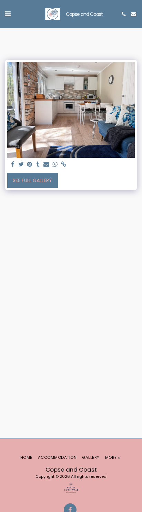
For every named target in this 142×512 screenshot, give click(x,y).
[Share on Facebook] (13, 164)
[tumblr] (38, 164)
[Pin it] (30, 164)
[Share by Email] (46, 164)
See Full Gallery (32, 180)
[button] (7, 14)
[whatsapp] (55, 164)
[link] (63, 164)
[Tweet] (21, 164)
